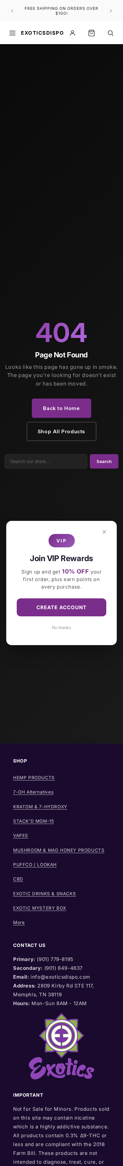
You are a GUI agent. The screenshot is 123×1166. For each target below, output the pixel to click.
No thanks (61, 627)
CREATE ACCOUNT (61, 607)
